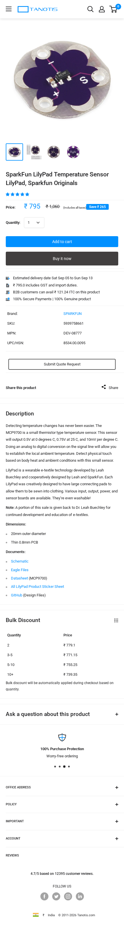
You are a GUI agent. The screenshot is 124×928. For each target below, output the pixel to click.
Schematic (20, 561)
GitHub (16, 595)
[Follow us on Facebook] (44, 896)
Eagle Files (20, 570)
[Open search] (90, 9)
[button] (18, 194)
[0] (113, 9)
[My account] (102, 9)
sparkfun (72, 313)
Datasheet (19, 578)
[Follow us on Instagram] (68, 896)
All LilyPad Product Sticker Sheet (37, 586)
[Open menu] (9, 9)
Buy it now (62, 258)
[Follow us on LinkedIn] (80, 896)
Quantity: (13, 222)
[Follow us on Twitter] (56, 896)
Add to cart (62, 241)
